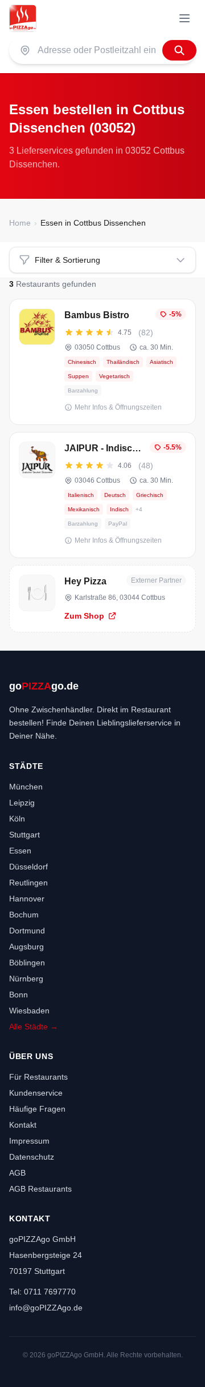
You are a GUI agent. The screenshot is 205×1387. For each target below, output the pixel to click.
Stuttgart (24, 834)
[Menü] (184, 18)
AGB (17, 1172)
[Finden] (179, 50)
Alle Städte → (33, 1026)
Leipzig (22, 802)
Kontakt (22, 1124)
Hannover (26, 898)
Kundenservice (36, 1092)
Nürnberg (26, 978)
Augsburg (26, 946)
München (26, 786)
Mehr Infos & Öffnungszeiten (118, 407)
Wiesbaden (29, 1010)
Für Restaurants (38, 1076)
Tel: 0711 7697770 (42, 1291)
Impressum (29, 1140)
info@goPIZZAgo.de (46, 1307)
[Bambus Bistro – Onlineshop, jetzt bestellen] (102, 361)
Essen (20, 850)
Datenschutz (31, 1156)
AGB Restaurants (40, 1188)
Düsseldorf (28, 866)
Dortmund (27, 930)
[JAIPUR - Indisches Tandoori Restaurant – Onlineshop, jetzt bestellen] (102, 495)
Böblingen (27, 962)
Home (20, 222)
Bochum (24, 914)
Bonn (18, 994)
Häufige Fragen (37, 1108)
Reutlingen (28, 882)
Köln (17, 818)
